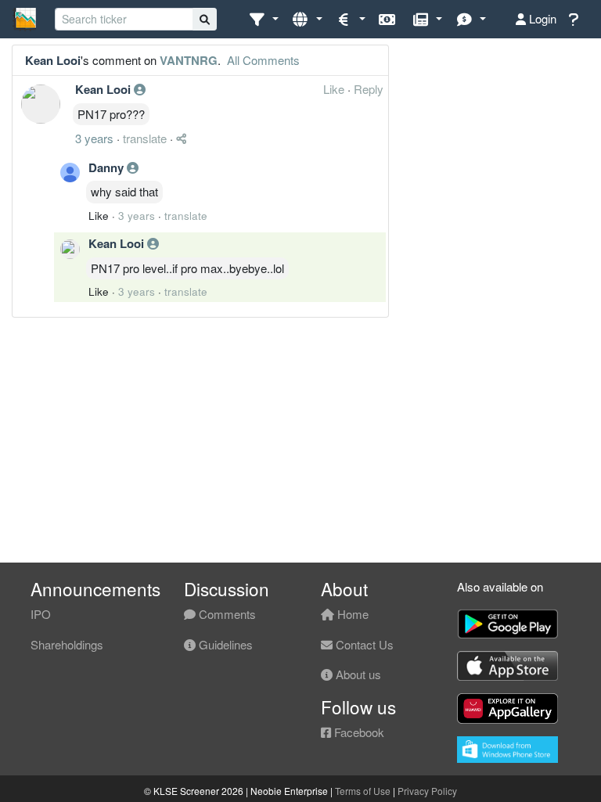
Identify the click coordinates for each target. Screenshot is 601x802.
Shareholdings (67, 644)
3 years (94, 138)
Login (541, 18)
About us (357, 674)
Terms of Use (362, 790)
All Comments (262, 60)
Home (351, 614)
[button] (263, 19)
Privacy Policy (427, 790)
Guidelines (224, 644)
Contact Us (363, 644)
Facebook (357, 732)
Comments (226, 614)
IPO (41, 614)
